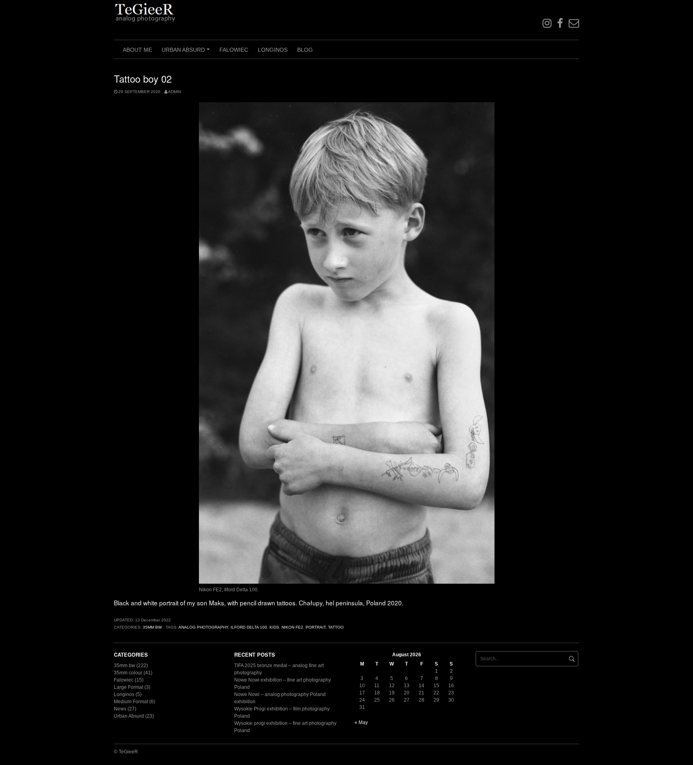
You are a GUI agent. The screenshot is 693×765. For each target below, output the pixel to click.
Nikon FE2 (292, 627)
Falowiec (233, 50)
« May (361, 722)
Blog (305, 50)
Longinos (273, 50)
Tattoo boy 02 (143, 78)
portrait (316, 627)
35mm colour (128, 673)
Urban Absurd (187, 53)
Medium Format (131, 701)
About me (137, 50)
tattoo (336, 627)
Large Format (128, 687)
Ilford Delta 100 (249, 627)
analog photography (203, 627)
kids (274, 627)
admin (174, 91)
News (120, 709)
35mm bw (152, 627)
